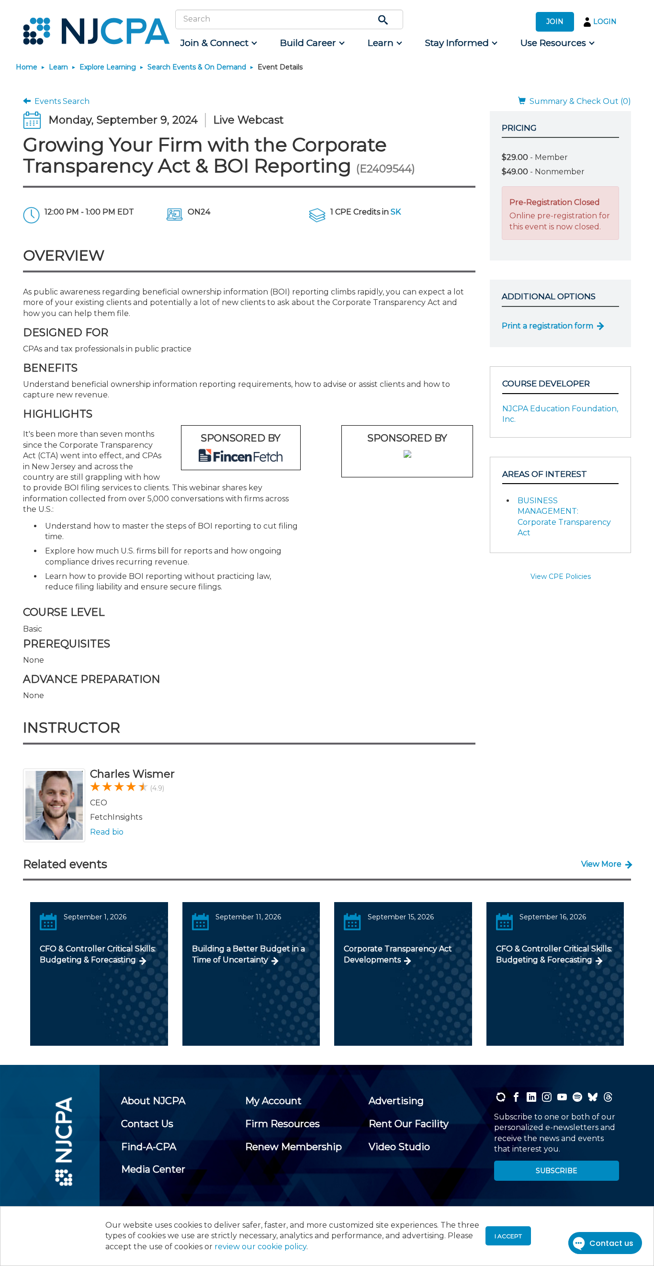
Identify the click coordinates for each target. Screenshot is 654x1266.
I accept (508, 1236)
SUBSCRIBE (556, 1170)
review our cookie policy (260, 1246)
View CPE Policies (560, 576)
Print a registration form (547, 325)
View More (601, 864)
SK (396, 211)
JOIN (555, 21)
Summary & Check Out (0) (578, 101)
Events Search (60, 101)
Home (26, 67)
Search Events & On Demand (196, 67)
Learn (58, 67)
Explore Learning (107, 67)
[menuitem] (218, 43)
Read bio (107, 831)
